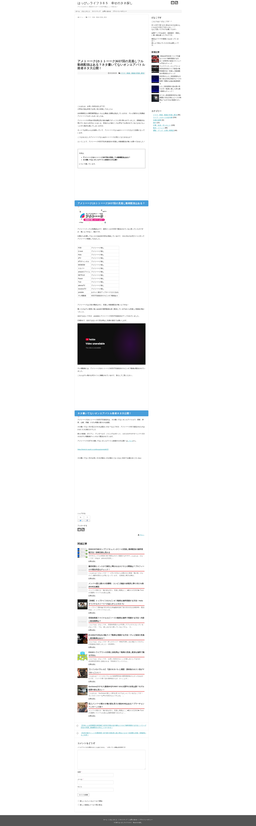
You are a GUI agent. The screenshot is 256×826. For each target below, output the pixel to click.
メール (80, 779)
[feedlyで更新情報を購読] (172, 2)
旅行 (154, 123)
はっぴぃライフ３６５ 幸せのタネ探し (107, 3)
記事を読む (92, 561)
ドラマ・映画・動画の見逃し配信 (132, 73)
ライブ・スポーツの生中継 (162, 117)
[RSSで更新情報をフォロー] (176, 2)
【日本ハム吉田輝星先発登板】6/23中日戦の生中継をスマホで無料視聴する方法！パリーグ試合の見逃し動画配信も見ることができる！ (113, 726)
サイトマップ (96, 11)
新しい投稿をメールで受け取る (91, 805)
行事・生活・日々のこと (162, 125)
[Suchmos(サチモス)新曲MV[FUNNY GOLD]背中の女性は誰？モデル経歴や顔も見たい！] (83, 690)
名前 (80, 772)
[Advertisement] (112, 40)
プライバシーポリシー (120, 11)
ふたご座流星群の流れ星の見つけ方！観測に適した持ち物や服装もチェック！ (170, 89)
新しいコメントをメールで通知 (91, 801)
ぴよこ (142, 535)
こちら (130, 441)
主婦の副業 (157, 120)
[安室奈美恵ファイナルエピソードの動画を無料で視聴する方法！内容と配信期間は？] (83, 622)
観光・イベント (158, 128)
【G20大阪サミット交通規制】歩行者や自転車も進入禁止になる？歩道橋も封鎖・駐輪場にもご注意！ (113, 734)
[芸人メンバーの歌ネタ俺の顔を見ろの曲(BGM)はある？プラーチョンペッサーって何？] (83, 707)
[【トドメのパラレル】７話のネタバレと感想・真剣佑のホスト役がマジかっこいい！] (83, 673)
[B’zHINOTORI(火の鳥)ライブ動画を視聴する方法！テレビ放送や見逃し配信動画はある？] (83, 639)
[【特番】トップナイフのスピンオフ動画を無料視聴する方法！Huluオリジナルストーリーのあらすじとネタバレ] (83, 604)
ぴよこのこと (86, 11)
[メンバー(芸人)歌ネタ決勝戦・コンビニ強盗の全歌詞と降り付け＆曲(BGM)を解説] (83, 587)
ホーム (78, 11)
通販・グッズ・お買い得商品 (163, 130)
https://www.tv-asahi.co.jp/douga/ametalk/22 (93, 449)
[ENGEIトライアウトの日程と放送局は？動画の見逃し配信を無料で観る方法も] (83, 656)
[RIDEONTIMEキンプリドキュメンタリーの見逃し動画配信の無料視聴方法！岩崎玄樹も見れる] (83, 553)
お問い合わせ (106, 11)
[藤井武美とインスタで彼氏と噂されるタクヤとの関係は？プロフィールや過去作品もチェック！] (83, 570)
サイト (80, 787)
